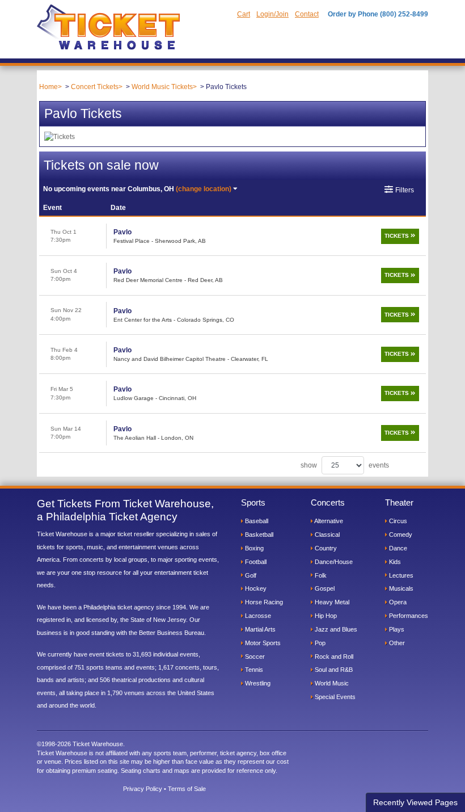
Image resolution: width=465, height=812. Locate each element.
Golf (249, 575)
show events (345, 465)
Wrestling (256, 683)
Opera (397, 602)
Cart (243, 14)
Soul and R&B (333, 669)
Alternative (328, 521)
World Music (331, 683)
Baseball (255, 521)
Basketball (258, 534)
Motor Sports (262, 642)
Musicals (400, 588)
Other (396, 642)
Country (325, 548)
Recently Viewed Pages (415, 802)
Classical (326, 534)
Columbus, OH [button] (137, 189)
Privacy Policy (142, 788)
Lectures (400, 575)
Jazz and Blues (335, 629)
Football (255, 561)
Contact (307, 14)
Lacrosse (257, 615)
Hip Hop (325, 615)
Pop (319, 642)
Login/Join (272, 14)
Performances (407, 615)
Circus (397, 521)
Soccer (254, 656)
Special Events (334, 696)
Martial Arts (259, 629)
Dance (397, 548)
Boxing (253, 548)
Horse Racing (263, 602)
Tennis (253, 669)
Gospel (324, 588)
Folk (320, 575)
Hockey (255, 588)
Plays (395, 629)
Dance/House (333, 561)
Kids (394, 561)
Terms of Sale (187, 788)
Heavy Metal (331, 602)
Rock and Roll (333, 656)
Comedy (399, 534)
